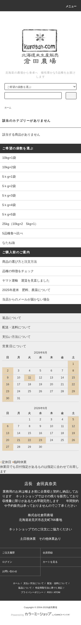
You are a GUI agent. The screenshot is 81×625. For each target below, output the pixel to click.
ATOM (57, 592)
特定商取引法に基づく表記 (48, 588)
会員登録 (48, 552)
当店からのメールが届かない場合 (26, 299)
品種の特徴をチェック (18, 271)
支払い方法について (33, 583)
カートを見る (50, 561)
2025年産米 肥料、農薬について (26, 290)
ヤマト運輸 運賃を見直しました (26, 280)
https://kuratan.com (40, 524)
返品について (25, 588)
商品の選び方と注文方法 (19, 261)
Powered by (17, 615)
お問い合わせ (9, 571)
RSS (49, 592)
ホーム (7, 107)
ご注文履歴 (8, 552)
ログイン (7, 561)
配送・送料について (57, 583)
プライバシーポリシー (32, 592)
